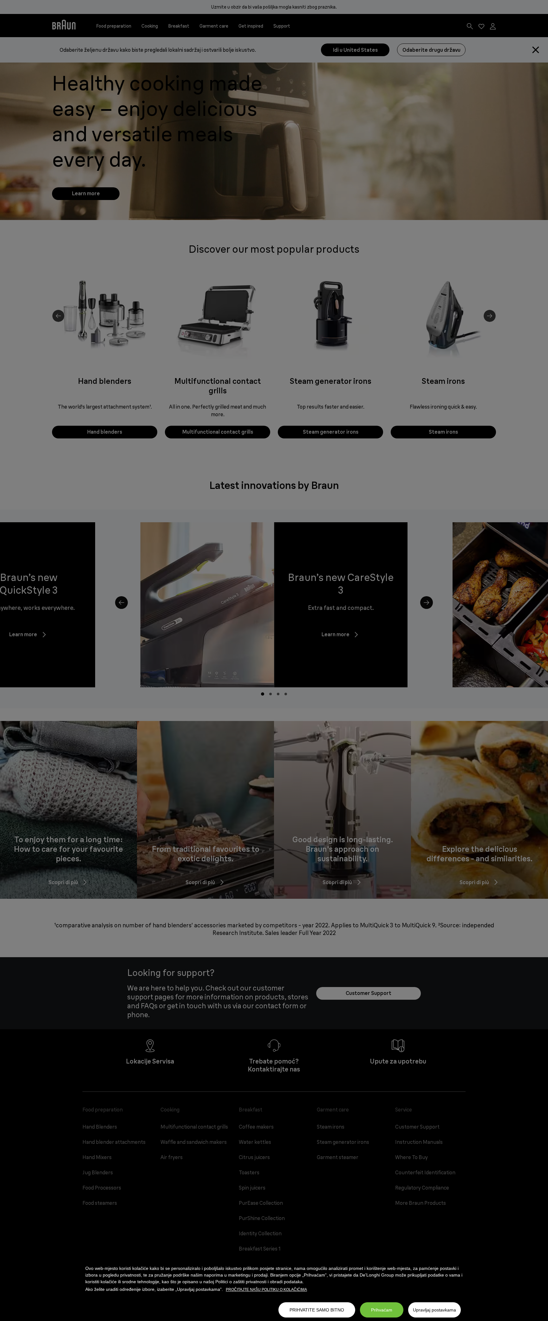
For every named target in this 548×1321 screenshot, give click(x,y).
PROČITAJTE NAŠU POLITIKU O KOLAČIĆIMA (266, 1289)
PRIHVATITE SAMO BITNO (317, 1309)
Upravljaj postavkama (434, 1309)
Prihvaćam (381, 1309)
